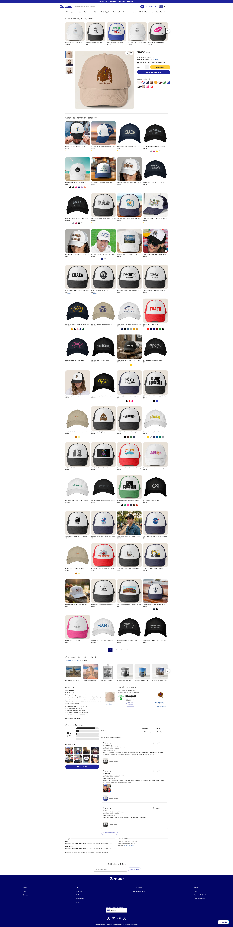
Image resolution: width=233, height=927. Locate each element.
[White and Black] (139, 86)
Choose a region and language (114, 907)
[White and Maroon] (160, 82)
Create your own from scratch (110, 704)
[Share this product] (127, 53)
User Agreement (126, 924)
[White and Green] (164, 82)
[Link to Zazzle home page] (66, 6)
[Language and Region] (162, 6)
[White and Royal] (168, 82)
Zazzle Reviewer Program (110, 750)
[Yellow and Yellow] (156, 82)
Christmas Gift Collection (72, 660)
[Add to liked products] (131, 53)
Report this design (160, 706)
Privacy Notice (134, 924)
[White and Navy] (147, 82)
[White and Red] (151, 86)
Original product (113, 761)
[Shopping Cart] (171, 7)
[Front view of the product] (104, 80)
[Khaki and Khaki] (143, 86)
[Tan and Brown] (151, 82)
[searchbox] (109, 7)
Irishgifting (155, 59)
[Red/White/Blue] (143, 82)
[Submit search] (142, 6)
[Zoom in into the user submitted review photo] (69, 751)
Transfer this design (160, 702)
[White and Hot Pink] (147, 86)
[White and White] (139, 82)
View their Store (129, 702)
